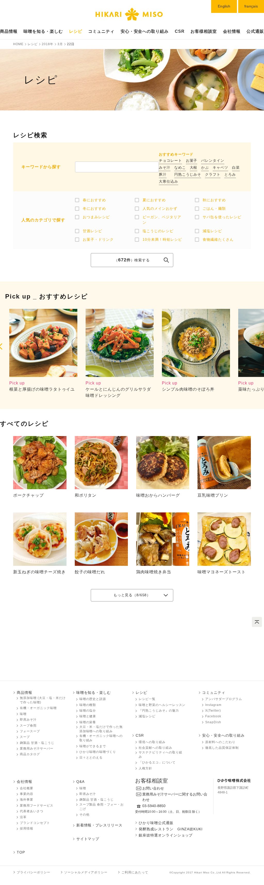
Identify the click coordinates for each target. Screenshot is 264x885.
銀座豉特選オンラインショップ (166, 835)
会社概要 (26, 788)
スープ (25, 737)
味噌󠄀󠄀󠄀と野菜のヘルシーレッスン (162, 705)
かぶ (205, 167)
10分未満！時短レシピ (162, 239)
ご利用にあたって (134, 872)
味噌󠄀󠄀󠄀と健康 (87, 716)
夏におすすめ (154, 200)
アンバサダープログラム (223, 699)
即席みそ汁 (28, 719)
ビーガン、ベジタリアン (162, 219)
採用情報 (26, 828)
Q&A (80, 781)
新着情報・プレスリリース (99, 825)
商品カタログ (30, 754)
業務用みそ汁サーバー (36, 748)
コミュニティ (101, 31)
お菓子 (191, 160)
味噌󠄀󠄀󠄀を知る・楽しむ (93, 692)
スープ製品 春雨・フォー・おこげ (101, 807)
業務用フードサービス (36, 805)
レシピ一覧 (147, 699)
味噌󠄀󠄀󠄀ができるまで (92, 746)
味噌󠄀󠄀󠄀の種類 (87, 705)
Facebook (213, 716)
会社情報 (232, 31)
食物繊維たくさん (218, 239)
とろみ (230, 174)
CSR (180, 31)
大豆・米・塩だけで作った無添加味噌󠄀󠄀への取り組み (101, 729)
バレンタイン (212, 160)
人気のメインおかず (160, 208)
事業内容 (26, 794)
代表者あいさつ (31, 811)
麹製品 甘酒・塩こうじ (37, 743)
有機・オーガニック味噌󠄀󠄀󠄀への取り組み (101, 738)
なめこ (180, 167)
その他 (84, 814)
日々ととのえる (91, 757)
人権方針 (145, 768)
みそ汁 (164, 167)
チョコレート (170, 160)
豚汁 (163, 174)
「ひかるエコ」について (157, 762)
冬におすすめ (94, 208)
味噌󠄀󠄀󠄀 (23, 714)
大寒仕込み (168, 181)
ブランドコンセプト (35, 823)
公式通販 (255, 31)
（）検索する (132, 260)
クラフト (212, 174)
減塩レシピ (212, 231)
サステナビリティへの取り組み (160, 755)
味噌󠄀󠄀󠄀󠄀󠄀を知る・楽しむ (43, 31)
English (224, 6)
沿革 (23, 817)
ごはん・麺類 (214, 208)
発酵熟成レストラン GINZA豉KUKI (171, 829)
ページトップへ (257, 622)
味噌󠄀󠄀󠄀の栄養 (87, 722)
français (251, 6)
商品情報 (9, 31)
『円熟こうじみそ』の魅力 (159, 710)
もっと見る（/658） (132, 595)
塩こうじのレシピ (158, 231)
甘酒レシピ (92, 231)
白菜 (236, 167)
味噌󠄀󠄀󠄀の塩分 (87, 710)
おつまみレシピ (96, 217)
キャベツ (220, 167)
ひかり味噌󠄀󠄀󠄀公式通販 (156, 823)
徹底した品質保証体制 (222, 748)
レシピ (75, 31)
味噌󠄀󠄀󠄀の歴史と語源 (92, 699)
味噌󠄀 (82, 788)
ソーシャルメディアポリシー (86, 872)
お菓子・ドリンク (98, 239)
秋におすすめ (214, 200)
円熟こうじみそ (187, 174)
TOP (21, 852)
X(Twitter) (213, 710)
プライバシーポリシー (33, 872)
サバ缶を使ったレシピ (222, 217)
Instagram (213, 705)
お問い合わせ (153, 788)
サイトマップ (88, 839)
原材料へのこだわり (220, 742)
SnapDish (213, 722)
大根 (193, 167)
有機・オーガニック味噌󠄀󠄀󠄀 (38, 708)
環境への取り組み (152, 742)
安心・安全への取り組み (145, 31)
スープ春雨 (28, 725)
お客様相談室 (204, 31)
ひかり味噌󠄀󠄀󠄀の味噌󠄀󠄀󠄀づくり (97, 752)
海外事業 (26, 799)
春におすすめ (94, 200)
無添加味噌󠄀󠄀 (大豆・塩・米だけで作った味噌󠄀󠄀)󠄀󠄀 (42, 700)
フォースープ (30, 731)
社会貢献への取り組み (155, 748)
